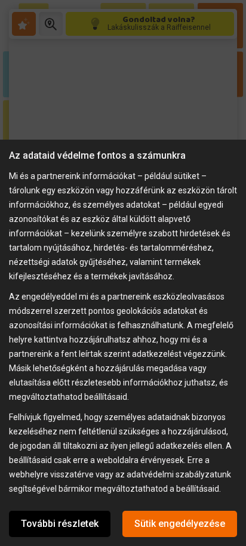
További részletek (60, 523)
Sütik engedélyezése (179, 523)
